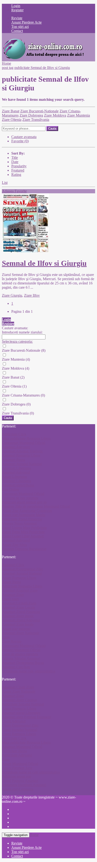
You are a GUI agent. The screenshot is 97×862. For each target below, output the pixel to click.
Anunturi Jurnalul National (22, 464)
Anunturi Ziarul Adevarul (21, 620)
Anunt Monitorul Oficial (20, 764)
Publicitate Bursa (14, 751)
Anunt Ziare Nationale (18, 691)
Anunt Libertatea (14, 477)
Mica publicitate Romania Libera (26, 438)
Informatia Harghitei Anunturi (24, 785)
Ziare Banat (10, 111)
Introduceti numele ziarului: (22, 332)
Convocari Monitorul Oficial (23, 494)
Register (17, 10)
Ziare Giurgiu (12, 295)
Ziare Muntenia (78, 115)
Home (6, 63)
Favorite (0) (20, 141)
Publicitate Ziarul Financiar (22, 519)
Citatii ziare (10, 599)
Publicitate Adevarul (17, 755)
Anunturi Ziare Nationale (20, 633)
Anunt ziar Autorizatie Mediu (23, 515)
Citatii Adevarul (13, 721)
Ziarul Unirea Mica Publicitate (24, 528)
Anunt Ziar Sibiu (14, 545)
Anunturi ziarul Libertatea (21, 713)
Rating (16, 175)
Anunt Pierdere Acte (17, 768)
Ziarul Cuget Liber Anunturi (23, 536)
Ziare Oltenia (11, 120)
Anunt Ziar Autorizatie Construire (27, 511)
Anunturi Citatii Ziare (18, 687)
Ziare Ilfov (32, 295)
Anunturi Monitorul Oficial (22, 747)
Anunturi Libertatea (16, 468)
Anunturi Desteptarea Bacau (23, 663)
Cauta (52, 128)
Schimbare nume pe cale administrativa (31, 772)
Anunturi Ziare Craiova (19, 700)
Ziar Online (10, 489)
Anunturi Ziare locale (18, 616)
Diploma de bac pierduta (20, 498)
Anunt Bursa (11, 582)
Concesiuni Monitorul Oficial (23, 646)
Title (14, 158)
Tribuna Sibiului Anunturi (21, 658)
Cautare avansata (23, 137)
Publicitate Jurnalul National (23, 704)
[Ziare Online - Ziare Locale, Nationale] (43, 59)
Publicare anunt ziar (16, 776)
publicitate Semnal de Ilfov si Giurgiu (42, 68)
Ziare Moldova (55, 115)
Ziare (6, 637)
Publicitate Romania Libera (22, 586)
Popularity (19, 166)
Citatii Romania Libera (19, 734)
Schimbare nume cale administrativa (28, 671)
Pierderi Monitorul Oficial (21, 650)
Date (14, 162)
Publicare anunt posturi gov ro (24, 502)
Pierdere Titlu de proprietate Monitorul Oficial (36, 506)
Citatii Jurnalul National (19, 730)
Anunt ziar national (16, 629)
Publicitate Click (14, 434)
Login (15, 6)
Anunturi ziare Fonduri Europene (26, 717)
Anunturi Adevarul (16, 447)
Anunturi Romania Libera (21, 455)
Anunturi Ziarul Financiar (21, 612)
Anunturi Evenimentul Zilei (22, 569)
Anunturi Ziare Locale (18, 607)
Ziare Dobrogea (31, 115)
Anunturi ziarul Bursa (18, 485)
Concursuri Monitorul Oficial (23, 443)
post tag (7, 68)
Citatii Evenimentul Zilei (20, 725)
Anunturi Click (13, 565)
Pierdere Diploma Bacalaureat (24, 549)
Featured (17, 170)
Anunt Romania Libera (19, 578)
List (5, 183)
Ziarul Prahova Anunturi (20, 781)
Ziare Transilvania (35, 120)
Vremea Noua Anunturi (19, 523)
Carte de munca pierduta (20, 654)
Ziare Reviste (12, 641)
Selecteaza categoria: (17, 341)
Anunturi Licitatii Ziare (19, 603)
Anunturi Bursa (13, 460)
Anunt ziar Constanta (17, 789)
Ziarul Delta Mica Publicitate (23, 532)
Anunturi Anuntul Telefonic (22, 451)
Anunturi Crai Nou (16, 667)
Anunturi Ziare (13, 595)
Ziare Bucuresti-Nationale (39, 111)
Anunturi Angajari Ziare (20, 590)
